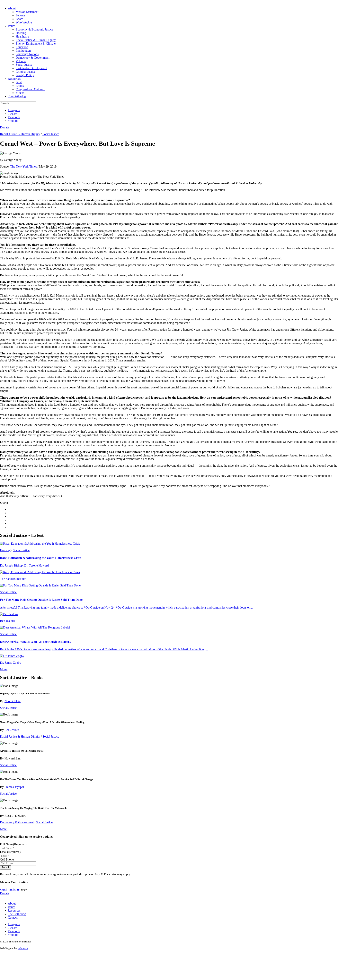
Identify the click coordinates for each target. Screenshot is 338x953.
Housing (21, 33)
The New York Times (23, 166)
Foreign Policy (25, 75)
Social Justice (24, 64)
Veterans (21, 61)
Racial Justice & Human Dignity (36, 40)
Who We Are (24, 22)
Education (22, 47)
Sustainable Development (31, 68)
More (3, 669)
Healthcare (22, 36)
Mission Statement (27, 11)
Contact (12, 917)
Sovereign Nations (27, 54)
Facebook (14, 117)
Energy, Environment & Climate (36, 43)
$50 (2, 889)
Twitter (12, 113)
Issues (11, 26)
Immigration (23, 50)
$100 (8, 889)
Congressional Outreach (30, 89)
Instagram (14, 110)
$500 (16, 889)
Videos (20, 92)
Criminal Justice (25, 71)
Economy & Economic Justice (34, 29)
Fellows (20, 15)
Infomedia (23, 948)
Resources (14, 78)
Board (19, 19)
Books (20, 85)
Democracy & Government (32, 57)
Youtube (13, 120)
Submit (6, 867)
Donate (4, 127)
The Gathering (17, 96)
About (12, 8)
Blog (19, 82)
